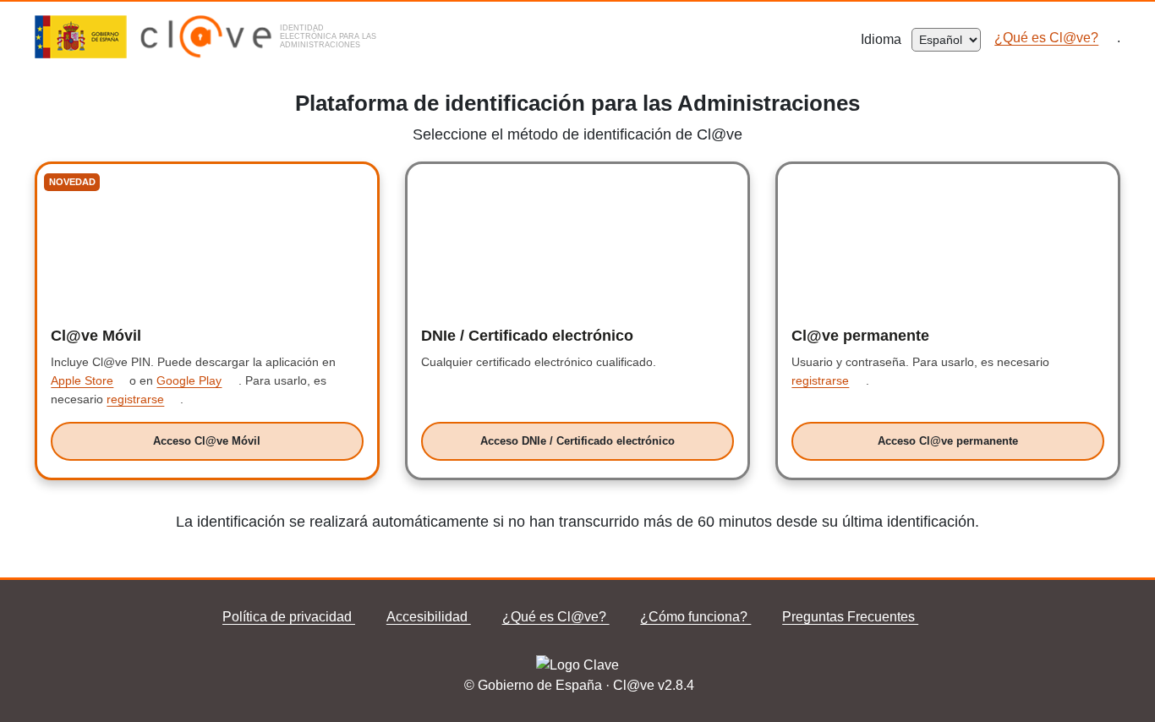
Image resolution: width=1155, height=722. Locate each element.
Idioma (886, 39)
